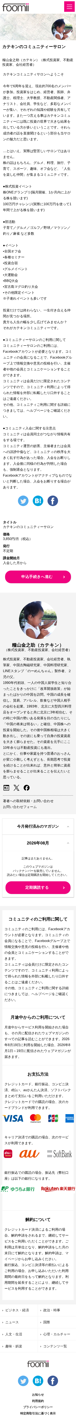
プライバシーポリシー (38, 1407)
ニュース (12, 1322)
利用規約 (38, 1401)
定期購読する (37, 887)
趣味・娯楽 (13, 1346)
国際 (46, 1322)
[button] (69, 6)
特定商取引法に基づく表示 (38, 1413)
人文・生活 (13, 1334)
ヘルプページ (41, 994)
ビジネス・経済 (17, 1310)
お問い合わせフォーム (20, 807)
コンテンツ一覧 (55, 1346)
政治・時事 (51, 1310)
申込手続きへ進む (37, 577)
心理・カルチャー (56, 1334)
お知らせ (38, 1394)
